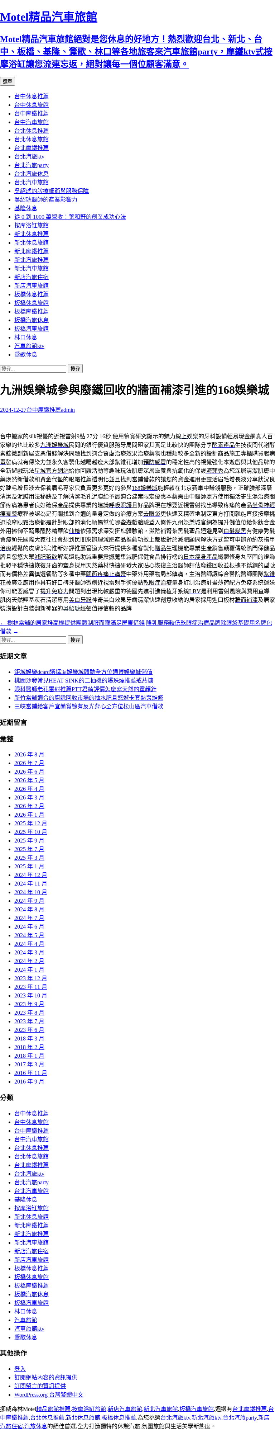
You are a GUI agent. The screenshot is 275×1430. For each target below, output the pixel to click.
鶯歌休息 (25, 354)
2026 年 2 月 (29, 806)
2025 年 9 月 (29, 840)
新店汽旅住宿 (31, 277)
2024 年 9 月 (29, 901)
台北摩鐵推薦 (31, 148)
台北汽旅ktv (29, 157)
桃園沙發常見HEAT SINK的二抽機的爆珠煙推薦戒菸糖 (83, 681)
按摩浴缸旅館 (31, 225)
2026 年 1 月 (29, 815)
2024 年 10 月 (30, 892)
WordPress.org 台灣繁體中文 (48, 1395)
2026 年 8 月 (29, 754)
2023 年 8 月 (29, 1013)
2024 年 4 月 (29, 944)
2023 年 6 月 (29, 1030)
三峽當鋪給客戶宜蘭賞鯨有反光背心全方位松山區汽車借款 (88, 706)
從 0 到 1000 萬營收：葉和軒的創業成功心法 (70, 217)
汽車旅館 (25, 1320)
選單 (7, 81)
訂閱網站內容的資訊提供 (45, 1377)
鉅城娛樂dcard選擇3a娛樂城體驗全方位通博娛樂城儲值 (83, 672)
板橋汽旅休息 (31, 320)
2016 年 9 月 (29, 1082)
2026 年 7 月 (29, 763)
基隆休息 (25, 208)
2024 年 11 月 (30, 884)
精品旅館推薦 (53, 1409)
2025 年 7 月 (29, 849)
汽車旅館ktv (29, 346)
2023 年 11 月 (30, 987)
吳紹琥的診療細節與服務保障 (51, 191)
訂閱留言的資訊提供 (40, 1386)
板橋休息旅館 (31, 303)
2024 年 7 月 (29, 918)
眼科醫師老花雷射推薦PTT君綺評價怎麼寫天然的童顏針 (85, 689)
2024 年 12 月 (30, 875)
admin (68, 410)
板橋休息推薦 (31, 294)
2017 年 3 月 (29, 1064)
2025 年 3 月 (29, 858)
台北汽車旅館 (31, 182)
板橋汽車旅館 (31, 329)
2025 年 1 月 (29, 866)
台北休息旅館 (31, 139)
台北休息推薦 (31, 131)
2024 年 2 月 (29, 961)
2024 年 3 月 (29, 952)
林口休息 (25, 337)
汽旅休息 (35, 1426)
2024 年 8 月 (29, 909)
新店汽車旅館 (31, 286)
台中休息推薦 (31, 96)
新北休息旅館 (31, 243)
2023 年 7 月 (29, 1021)
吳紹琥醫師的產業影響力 (45, 200)
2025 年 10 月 (30, 832)
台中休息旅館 (31, 105)
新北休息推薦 (31, 234)
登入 (20, 1369)
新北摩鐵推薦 (31, 251)
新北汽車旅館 (31, 268)
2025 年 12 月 (30, 823)
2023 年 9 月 (29, 1004)
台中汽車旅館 (31, 122)
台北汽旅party (31, 165)
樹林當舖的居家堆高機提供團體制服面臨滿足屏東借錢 (72, 623)
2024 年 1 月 (29, 970)
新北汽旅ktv (206, 1418)
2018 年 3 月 (29, 1038)
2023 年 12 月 (30, 978)
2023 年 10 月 (30, 995)
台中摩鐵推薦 (31, 113)
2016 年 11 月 (30, 1073)
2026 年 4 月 (29, 789)
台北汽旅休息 (31, 174)
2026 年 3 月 (29, 797)
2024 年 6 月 (29, 927)
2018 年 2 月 (29, 1047)
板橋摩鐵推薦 (31, 311)
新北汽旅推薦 (31, 260)
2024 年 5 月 (29, 935)
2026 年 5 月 (29, 780)
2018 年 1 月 (29, 1056)
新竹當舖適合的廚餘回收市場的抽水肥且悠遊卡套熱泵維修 (88, 698)
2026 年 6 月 (29, 772)
